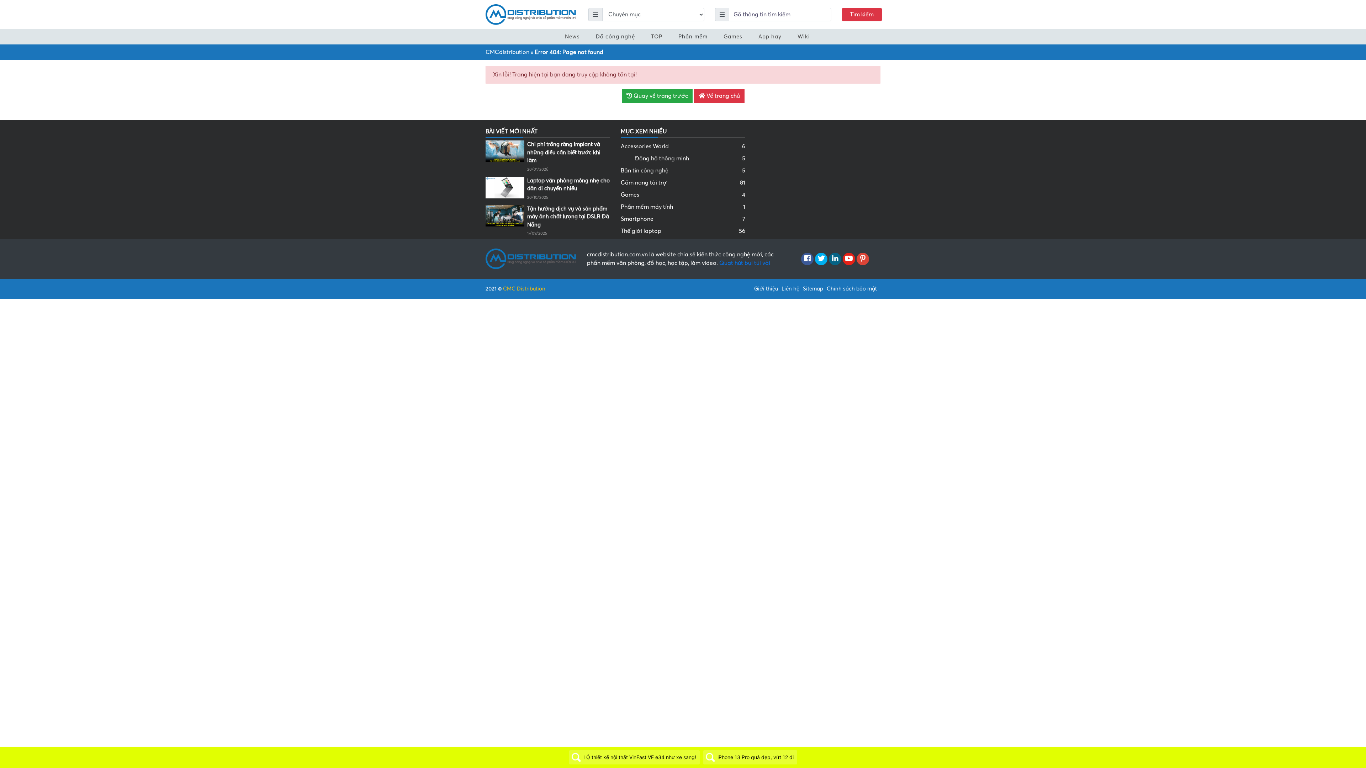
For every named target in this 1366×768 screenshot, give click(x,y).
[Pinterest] (863, 259)
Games (733, 36)
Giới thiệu (766, 289)
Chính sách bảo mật (852, 289)
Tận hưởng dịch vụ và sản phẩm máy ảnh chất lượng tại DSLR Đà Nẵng (568, 217)
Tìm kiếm (862, 14)
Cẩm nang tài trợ (683, 183)
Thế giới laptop (683, 231)
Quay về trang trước (660, 96)
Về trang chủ (722, 96)
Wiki (804, 36)
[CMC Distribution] (531, 14)
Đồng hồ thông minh (690, 158)
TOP (656, 36)
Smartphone (683, 219)
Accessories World (683, 146)
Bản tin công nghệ (683, 170)
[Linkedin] (835, 259)
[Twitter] (821, 259)
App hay (770, 36)
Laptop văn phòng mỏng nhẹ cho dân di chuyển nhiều (568, 185)
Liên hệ (790, 289)
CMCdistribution (507, 52)
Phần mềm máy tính (683, 207)
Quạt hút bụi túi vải (744, 263)
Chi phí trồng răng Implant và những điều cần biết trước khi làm (563, 152)
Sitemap (813, 289)
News (572, 36)
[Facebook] (807, 259)
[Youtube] (849, 259)
